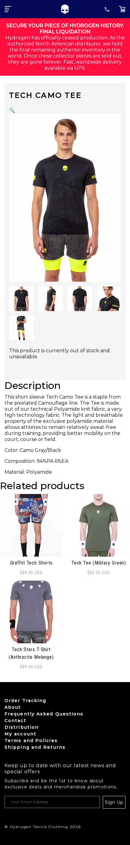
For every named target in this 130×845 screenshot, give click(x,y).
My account (20, 734)
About (13, 707)
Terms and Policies (31, 740)
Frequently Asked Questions (44, 714)
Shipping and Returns (35, 747)
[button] (12, 110)
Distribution (22, 727)
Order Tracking (25, 700)
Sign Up (114, 802)
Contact (15, 720)
